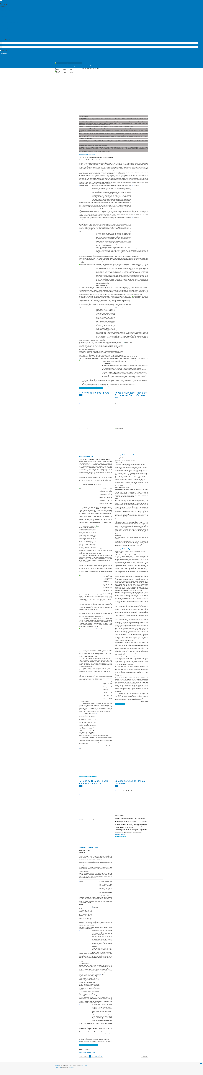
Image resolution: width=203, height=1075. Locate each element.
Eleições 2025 (4, 16)
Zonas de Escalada (131, 66)
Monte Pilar (93, 388)
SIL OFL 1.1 (71, 1067)
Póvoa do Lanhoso (99, 388)
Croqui (88, 388)
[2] (79, 1041)
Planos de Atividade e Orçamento (8, 28)
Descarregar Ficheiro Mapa (123, 549)
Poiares (92, 776)
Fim (101, 1056)
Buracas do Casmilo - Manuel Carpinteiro (130, 782)
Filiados (65, 66)
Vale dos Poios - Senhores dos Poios (87, 1052)
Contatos (109, 66)
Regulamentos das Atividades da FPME (9, 22)
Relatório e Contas (5, 32)
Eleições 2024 (4, 13)
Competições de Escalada (77, 66)
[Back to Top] (201, 1063)
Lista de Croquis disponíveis (7, 35)
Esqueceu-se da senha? (5, 59)
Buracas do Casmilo (122, 836)
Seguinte (97, 1056)
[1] (79, 1038)
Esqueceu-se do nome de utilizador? (8, 57)
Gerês (124, 703)
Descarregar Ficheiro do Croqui (124, 455)
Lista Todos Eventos (99, 66)
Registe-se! (2, 56)
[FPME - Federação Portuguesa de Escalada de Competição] (68, 63)
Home (59, 66)
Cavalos (120, 703)
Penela (96, 1044)
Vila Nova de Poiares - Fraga (94, 392)
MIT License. (84, 1065)
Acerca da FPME (119, 66)
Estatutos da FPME (5, 19)
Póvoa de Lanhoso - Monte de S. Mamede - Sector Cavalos (131, 394)
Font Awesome (58, 1067)
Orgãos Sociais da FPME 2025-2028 (9, 10)
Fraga (96, 776)
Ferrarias (92, 1044)
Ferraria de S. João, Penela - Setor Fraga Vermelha (94, 782)
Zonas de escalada (82, 388)
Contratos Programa (5, 25)
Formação (89, 66)
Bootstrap (57, 1065)
